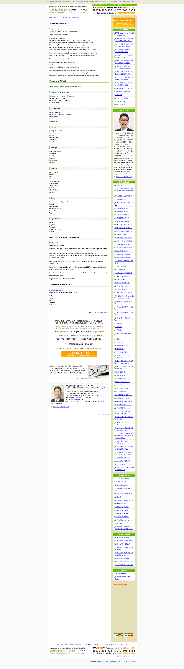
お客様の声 (118, 95)
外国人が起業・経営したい (123, 286)
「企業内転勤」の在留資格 (123, 273)
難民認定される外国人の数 (123, 395)
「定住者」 (118, 327)
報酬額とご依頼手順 (121, 98)
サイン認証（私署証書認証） (124, 561)
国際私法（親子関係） (122, 510)
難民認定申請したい (121, 388)
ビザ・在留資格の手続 (122, 224)
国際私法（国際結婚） (122, 513)
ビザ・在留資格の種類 (122, 221)
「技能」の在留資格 (121, 276)
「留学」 (118, 339)
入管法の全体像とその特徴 (123, 247)
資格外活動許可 (120, 375)
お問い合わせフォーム (122, 105)
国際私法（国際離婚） (122, 517)
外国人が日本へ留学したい (123, 494)
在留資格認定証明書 (121, 211)
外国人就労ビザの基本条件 (123, 254)
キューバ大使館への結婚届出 (124, 565)
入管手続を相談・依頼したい (124, 244)
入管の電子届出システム (122, 458)
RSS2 (121, 584)
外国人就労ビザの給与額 (122, 257)
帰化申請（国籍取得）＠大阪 (124, 500)
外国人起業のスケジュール (123, 405)
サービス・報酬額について (118, 5)
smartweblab (133, 661)
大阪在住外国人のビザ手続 (123, 238)
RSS (116, 584)
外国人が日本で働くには (122, 283)
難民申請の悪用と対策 (122, 398)
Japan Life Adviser (121, 573)
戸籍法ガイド (119, 523)
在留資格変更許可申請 (122, 215)
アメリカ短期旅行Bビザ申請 (124, 540)
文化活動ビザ (119, 342)
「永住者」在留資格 (121, 352)
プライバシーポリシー (123, 656)
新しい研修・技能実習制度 (123, 196)
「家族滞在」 (119, 323)
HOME (131, 5)
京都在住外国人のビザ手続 (123, 241)
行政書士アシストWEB (103, 661)
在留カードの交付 (120, 378)
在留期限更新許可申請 (122, 218)
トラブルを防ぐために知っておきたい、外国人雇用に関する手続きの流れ (124, 436)
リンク (133, 656)
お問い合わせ (123, 645)
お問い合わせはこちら (114, 10)
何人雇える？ (119, 185)
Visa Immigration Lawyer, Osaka (98, 312)
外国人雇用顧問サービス (122, 408)
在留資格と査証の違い (122, 208)
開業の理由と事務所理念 (122, 91)
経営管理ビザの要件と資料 (123, 401)
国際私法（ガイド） (121, 481)
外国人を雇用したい (121, 485)
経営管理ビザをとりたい (122, 289)
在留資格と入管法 (120, 234)
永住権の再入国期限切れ (122, 461)
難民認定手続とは (120, 391)
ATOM (126, 584)
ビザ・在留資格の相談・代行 (124, 231)
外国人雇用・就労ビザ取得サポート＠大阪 (68, 9)
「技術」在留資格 (120, 266)
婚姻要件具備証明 (120, 503)
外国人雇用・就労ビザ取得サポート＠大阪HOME (71, 645)
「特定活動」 (119, 330)
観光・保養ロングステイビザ (124, 464)
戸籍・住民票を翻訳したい (123, 544)
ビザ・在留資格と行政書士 (123, 228)
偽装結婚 (118, 497)
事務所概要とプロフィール (123, 88)
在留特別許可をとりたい (122, 385)
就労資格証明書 (120, 372)
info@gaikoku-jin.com (56, 290)
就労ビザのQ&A (120, 279)
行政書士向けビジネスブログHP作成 (119, 661)
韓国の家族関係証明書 (122, 558)
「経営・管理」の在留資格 (123, 292)
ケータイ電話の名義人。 (122, 478)
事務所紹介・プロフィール (99, 5)
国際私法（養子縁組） (122, 507)
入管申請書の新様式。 (122, 199)
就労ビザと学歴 (120, 269)
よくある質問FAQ (120, 101)
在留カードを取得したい (122, 382)
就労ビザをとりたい (121, 251)
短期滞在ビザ (119, 349)
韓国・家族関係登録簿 (122, 537)
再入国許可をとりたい (122, 345)
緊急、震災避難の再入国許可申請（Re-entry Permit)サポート (124, 191)
